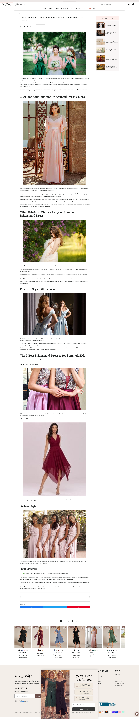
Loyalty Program (118, 676)
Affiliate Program (118, 685)
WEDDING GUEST (64, 8)
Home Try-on (117, 674)
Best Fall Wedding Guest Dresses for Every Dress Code (111, 59)
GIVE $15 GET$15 (119, 679)
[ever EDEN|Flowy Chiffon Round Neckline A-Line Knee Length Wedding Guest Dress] (111, 637)
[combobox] (112, 4)
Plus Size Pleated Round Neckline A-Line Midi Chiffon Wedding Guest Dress (22, 654)
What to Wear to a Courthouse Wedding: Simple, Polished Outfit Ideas (111, 26)
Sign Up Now (39, 696)
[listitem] (24, 26)
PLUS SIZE (85, 8)
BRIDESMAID (79, 8)
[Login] (125, 4)
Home (15, 13)
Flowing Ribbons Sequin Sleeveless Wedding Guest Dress (40, 652)
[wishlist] (129, 4)
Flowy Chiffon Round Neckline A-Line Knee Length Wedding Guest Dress (111, 654)
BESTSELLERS (50, 8)
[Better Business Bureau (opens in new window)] (108, 704)
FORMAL (57, 8)
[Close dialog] (96, 671)
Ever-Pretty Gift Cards (119, 683)
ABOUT (94, 8)
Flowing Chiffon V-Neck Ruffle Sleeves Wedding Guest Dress (58, 654)
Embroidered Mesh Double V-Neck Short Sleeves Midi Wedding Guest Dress (76, 654)
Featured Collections (40, 23)
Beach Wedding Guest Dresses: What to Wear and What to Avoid (111, 51)
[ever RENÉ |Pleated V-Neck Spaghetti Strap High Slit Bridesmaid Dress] (93, 637)
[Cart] (132, 4)
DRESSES (72, 8)
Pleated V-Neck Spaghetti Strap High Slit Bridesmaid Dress (94, 654)
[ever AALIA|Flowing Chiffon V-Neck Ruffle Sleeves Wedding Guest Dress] (58, 637)
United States (22, 712)
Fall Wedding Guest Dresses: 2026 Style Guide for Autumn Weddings (111, 68)
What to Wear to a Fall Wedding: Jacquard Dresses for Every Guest (111, 34)
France (36, 712)
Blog (19, 13)
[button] (29, 627)
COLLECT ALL (84, 709)
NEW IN (44, 8)
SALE (90, 8)
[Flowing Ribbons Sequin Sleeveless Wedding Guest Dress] (40, 637)
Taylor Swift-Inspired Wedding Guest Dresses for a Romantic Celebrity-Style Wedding (111, 43)
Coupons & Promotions (120, 681)
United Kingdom (29, 712)
